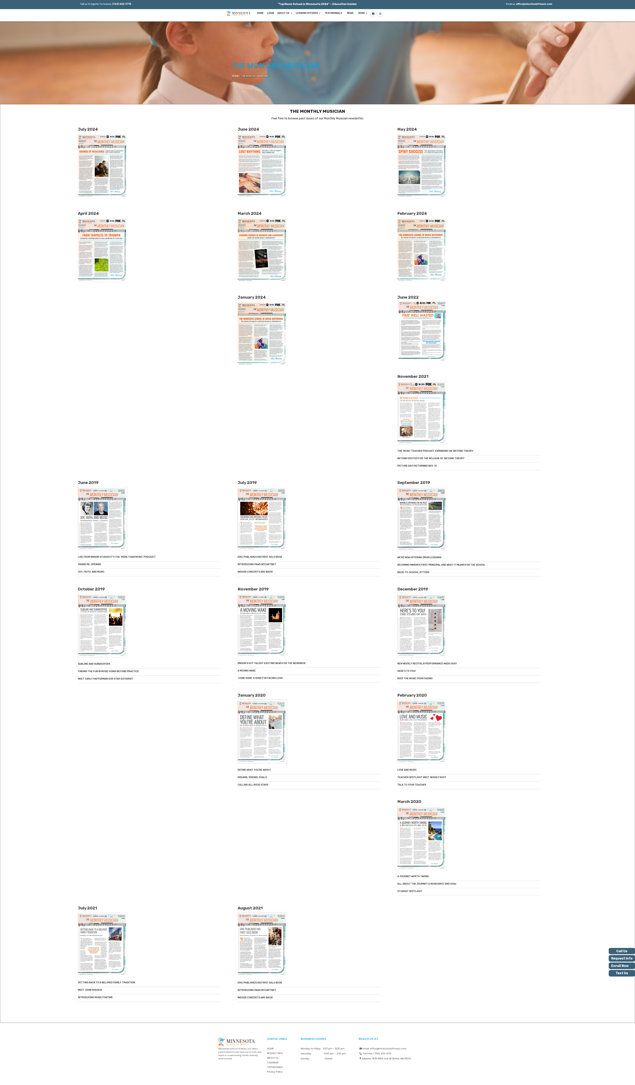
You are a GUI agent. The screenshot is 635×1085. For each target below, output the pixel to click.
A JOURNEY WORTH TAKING (413, 876)
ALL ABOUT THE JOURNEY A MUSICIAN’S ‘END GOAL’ (427, 883)
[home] (237, 13)
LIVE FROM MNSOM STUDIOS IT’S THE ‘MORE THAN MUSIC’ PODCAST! (116, 557)
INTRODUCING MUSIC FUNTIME (95, 997)
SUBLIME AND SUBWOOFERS (94, 664)
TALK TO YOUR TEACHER (411, 784)
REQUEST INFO (275, 1053)
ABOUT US (272, 1058)
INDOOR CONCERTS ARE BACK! (255, 571)
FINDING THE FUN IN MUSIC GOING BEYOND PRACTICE (108, 671)
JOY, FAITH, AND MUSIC (91, 571)
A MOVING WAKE (247, 670)
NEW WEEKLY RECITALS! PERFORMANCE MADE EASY (427, 663)
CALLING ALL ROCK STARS (253, 784)
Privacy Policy (275, 1071)
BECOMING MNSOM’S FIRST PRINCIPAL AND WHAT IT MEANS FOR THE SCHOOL (441, 564)
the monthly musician (275, 66)
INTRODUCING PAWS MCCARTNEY (257, 564)
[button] (285, 13)
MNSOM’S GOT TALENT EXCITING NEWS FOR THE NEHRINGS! (271, 663)
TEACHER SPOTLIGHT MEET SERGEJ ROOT (421, 777)
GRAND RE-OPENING (89, 564)
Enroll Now (620, 966)
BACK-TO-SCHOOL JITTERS (413, 572)
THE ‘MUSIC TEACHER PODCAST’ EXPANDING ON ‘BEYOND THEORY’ (435, 451)
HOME (235, 76)
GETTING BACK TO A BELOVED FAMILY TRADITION (106, 982)
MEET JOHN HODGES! (90, 990)
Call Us (621, 951)
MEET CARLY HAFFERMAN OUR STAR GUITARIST (105, 678)
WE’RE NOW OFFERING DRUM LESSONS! (419, 557)
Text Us (622, 973)
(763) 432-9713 (382, 1053)
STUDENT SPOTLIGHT (410, 891)
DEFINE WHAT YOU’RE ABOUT (254, 770)
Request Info (622, 958)
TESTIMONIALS (333, 13)
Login (270, 13)
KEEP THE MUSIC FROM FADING (415, 678)
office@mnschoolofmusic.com (388, 1048)
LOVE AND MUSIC (407, 770)
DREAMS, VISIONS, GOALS (252, 777)
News (350, 13)
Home (260, 13)
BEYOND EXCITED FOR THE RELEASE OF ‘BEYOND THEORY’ (431, 458)
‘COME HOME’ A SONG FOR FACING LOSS (260, 678)
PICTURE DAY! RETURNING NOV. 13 (417, 465)
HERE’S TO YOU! (406, 671)
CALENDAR (272, 1062)
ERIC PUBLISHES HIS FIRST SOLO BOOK (260, 557)
